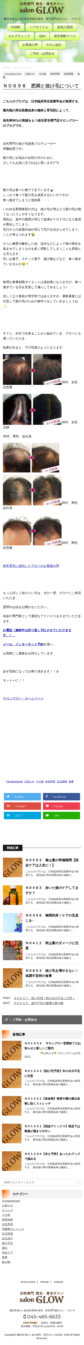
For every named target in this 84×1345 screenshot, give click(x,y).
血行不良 (7, 1243)
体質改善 (7, 1219)
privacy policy (28, 1282)
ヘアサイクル (38, 27)
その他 (40, 781)
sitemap (44, 1282)
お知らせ (29, 781)
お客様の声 (30, 44)
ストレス (7, 1210)
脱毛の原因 (65, 27)
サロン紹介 (54, 44)
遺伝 (4, 1247)
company (58, 1282)
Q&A (42, 36)
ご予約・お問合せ (42, 53)
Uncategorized (14, 781)
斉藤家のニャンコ (13, 1229)
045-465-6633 (43, 1317)
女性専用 (50, 781)
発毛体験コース (65, 36)
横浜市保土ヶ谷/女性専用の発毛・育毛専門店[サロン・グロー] (42, 1310)
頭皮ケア (7, 1252)
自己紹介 (7, 1238)
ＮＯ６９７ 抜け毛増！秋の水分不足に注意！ (44, 998)
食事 (71, 781)
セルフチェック (19, 36)
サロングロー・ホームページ (23, 698)
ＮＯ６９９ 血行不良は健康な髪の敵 (38, 1003)
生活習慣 (62, 781)
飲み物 (6, 1261)
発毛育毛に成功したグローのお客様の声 (31, 566)
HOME (16, 27)
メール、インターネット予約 (23, 644)
